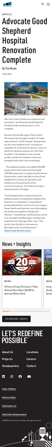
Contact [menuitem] (31, 366)
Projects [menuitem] (7, 359)
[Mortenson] (7, 4)
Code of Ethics (9, 388)
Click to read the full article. (17, 230)
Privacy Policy (9, 397)
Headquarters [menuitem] (10, 366)
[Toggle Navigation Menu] (48, 4)
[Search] (43, 4)
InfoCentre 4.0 (9, 405)
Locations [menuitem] (32, 352)
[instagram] (14, 376)
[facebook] (23, 376)
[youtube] (29, 376)
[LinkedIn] (6, 376)
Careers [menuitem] (31, 359)
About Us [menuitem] (7, 352)
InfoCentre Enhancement (14, 414)
